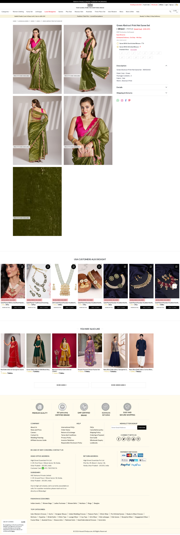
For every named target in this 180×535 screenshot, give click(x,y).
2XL (152, 53)
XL (145, 53)
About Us (34, 427)
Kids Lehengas (104, 517)
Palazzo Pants (93, 514)
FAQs (92, 427)
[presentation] (6, 286)
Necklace (82, 503)
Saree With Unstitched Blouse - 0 (131, 43)
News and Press (36, 430)
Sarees (60, 11)
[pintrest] (138, 439)
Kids (137, 11)
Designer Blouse (61, 514)
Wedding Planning (37, 438)
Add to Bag (18, 307)
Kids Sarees (115, 517)
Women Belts (72, 503)
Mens (121, 11)
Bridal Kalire (52, 517)
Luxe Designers (50, 11)
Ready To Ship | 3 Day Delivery (150, 16)
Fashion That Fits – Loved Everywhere (90, 16)
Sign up (171, 4)
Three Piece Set (100, 11)
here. (13, 531)
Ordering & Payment (97, 435)
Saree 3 (38, 21)
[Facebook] (119, 439)
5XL (129, 57)
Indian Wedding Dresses (77, 514)
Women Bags (47, 503)
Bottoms (34, 517)
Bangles (96, 503)
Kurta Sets (102, 520)
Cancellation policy (96, 430)
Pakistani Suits (70, 520)
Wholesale (154, 5)
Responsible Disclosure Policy (71, 443)
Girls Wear (93, 517)
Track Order (146, 4)
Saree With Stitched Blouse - (129, 47)
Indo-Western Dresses (38, 514)
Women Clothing (18, 11)
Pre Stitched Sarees (117, 514)
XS (122, 53)
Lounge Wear (73, 517)
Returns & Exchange (68, 432)
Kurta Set (29, 11)
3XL (159, 53)
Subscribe (141, 427)
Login (166, 4)
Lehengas (38, 11)
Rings (90, 503)
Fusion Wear (35, 520)
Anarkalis (89, 11)
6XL (136, 57)
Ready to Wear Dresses (134, 514)
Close (23, 522)
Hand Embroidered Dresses (86, 520)
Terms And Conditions (68, 435)
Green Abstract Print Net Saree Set (52, 21)
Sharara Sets (79, 11)
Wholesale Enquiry (96, 440)
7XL (143, 57)
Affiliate (161, 4)
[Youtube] (133, 439)
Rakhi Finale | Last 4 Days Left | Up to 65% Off (30, 16)
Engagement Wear (141, 517)
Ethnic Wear (104, 514)
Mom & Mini (130, 11)
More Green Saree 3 (118, 385)
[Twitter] (124, 439)
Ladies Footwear (60, 503)
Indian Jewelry (36, 503)
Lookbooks (94, 443)
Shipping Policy (95, 432)
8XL (150, 57)
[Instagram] (128, 439)
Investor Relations (67, 440)
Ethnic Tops (62, 517)
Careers (33, 432)
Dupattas (42, 517)
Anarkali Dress (47, 520)
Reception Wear (127, 517)
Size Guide (134, 49)
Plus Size (69, 11)
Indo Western (112, 11)
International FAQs (67, 427)
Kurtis (51, 514)
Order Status (65, 430)
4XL (122, 57)
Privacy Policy (66, 438)
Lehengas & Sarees (23, 21)
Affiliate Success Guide (38, 440)
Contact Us (34, 435)
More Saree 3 (61, 385)
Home (14, 21)
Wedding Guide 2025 (135, 4)
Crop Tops (83, 517)
